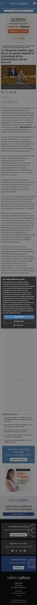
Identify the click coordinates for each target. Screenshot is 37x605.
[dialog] (18, 302)
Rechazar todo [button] (19, 321)
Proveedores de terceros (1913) (11, 296)
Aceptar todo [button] (19, 317)
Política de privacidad (14, 313)
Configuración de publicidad (17, 308)
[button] (18, 325)
